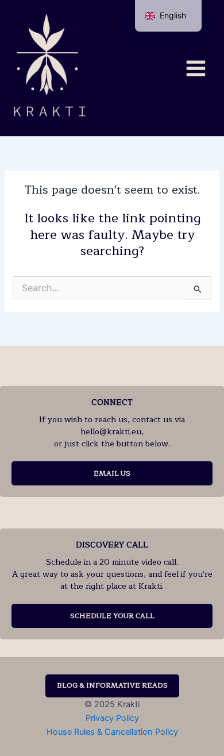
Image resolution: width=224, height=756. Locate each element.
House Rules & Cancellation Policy (112, 732)
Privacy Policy (112, 718)
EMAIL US (112, 473)
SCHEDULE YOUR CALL (112, 616)
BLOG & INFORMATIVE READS (112, 685)
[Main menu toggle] (196, 67)
